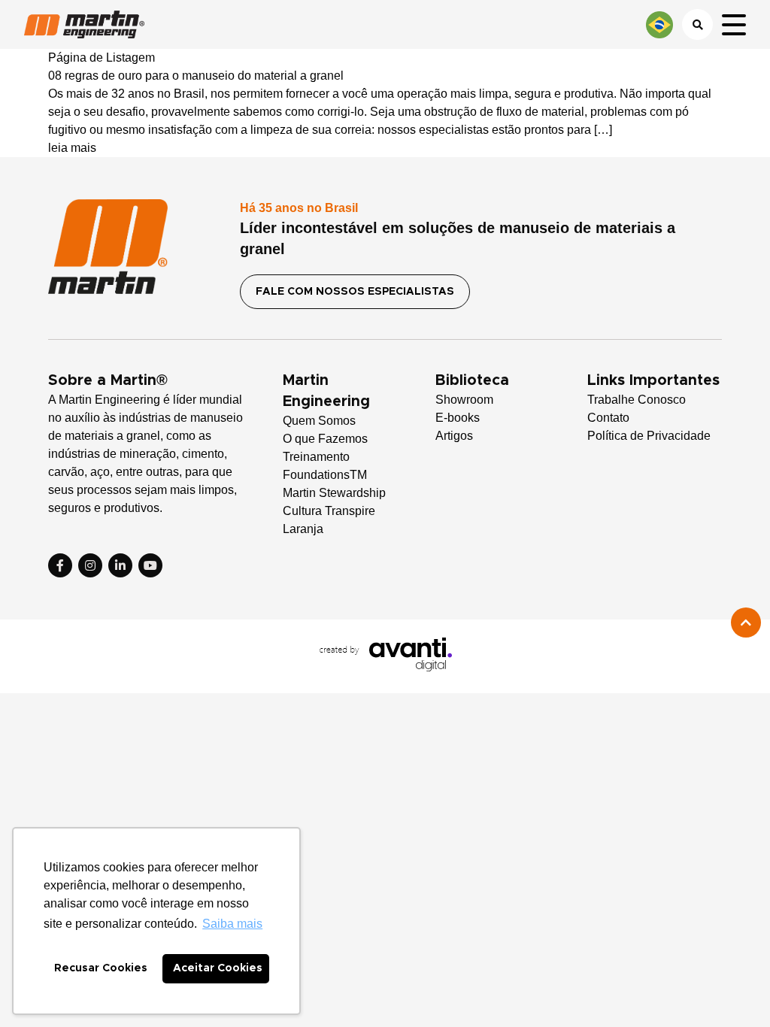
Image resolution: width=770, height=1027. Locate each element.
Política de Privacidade (649, 435)
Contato (608, 417)
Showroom (464, 399)
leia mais (72, 147)
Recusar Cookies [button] (100, 968)
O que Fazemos (325, 438)
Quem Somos (319, 420)
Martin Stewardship (334, 492)
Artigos (454, 435)
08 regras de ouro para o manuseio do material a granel (196, 75)
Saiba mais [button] (232, 923)
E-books (457, 417)
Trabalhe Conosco (636, 399)
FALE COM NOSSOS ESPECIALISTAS (355, 291)
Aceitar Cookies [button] (217, 968)
